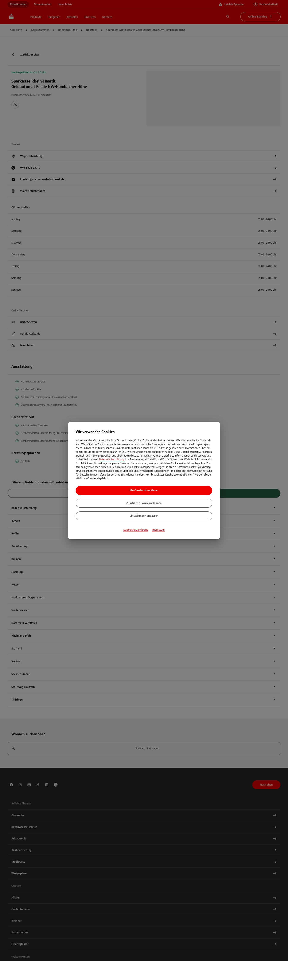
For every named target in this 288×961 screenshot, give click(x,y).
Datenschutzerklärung (111, 459)
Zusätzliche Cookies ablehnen (144, 503)
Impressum (158, 529)
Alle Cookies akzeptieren (144, 490)
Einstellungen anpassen (144, 515)
